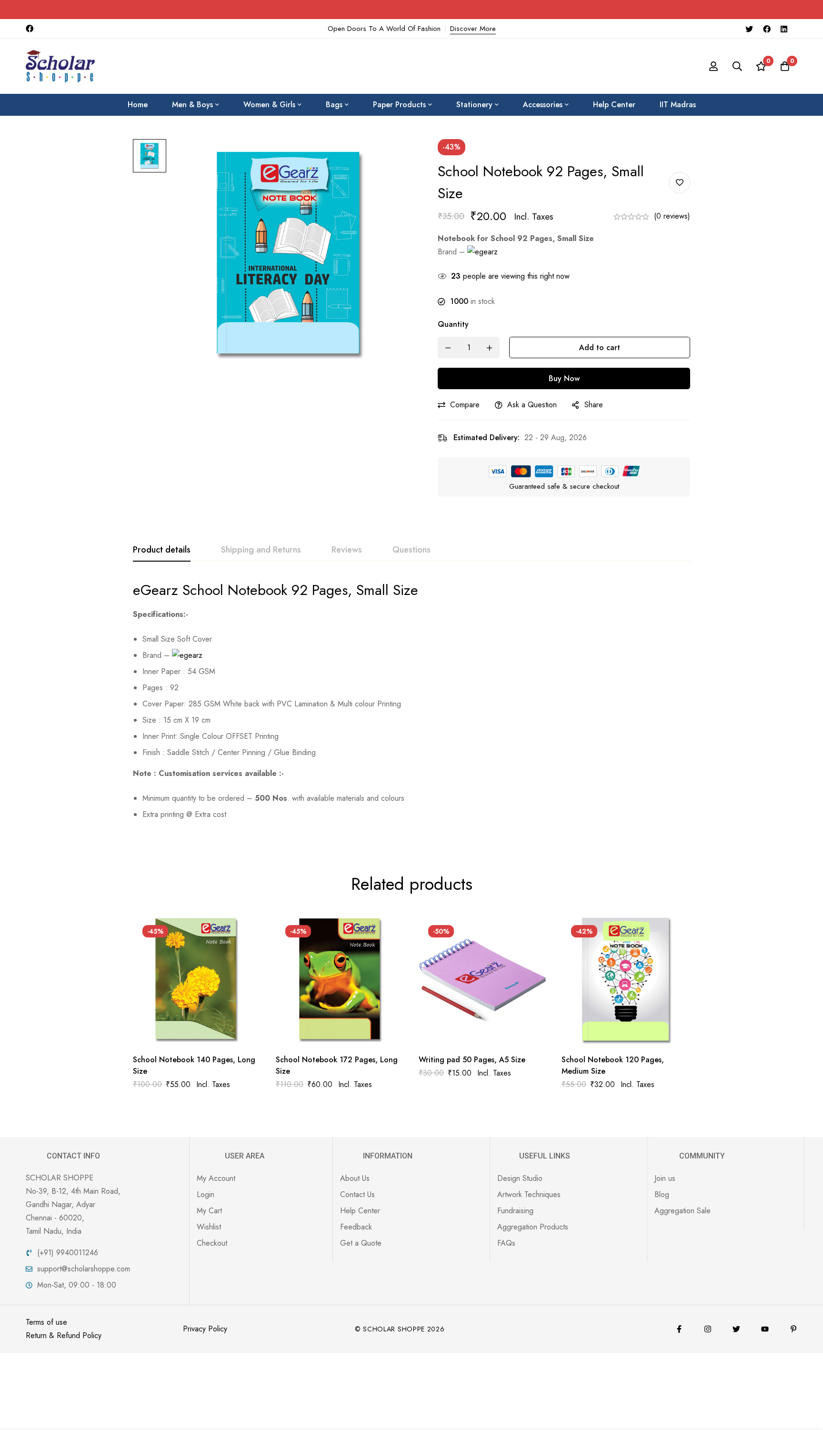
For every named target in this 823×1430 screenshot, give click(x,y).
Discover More (473, 28)
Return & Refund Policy (63, 1335)
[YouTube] (765, 1329)
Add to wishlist (679, 182)
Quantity (453, 324)
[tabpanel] (411, 705)
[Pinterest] (793, 1329)
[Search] (737, 66)
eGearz (155, 590)
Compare (465, 404)
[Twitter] (749, 28)
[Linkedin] (784, 28)
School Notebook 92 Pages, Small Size (300, 590)
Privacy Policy (205, 1328)
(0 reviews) (672, 216)
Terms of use (46, 1322)
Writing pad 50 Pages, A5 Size (472, 1059)
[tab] (162, 550)
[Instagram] (708, 1329)
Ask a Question (532, 404)
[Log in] (713, 66)
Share (593, 404)
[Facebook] (766, 28)
